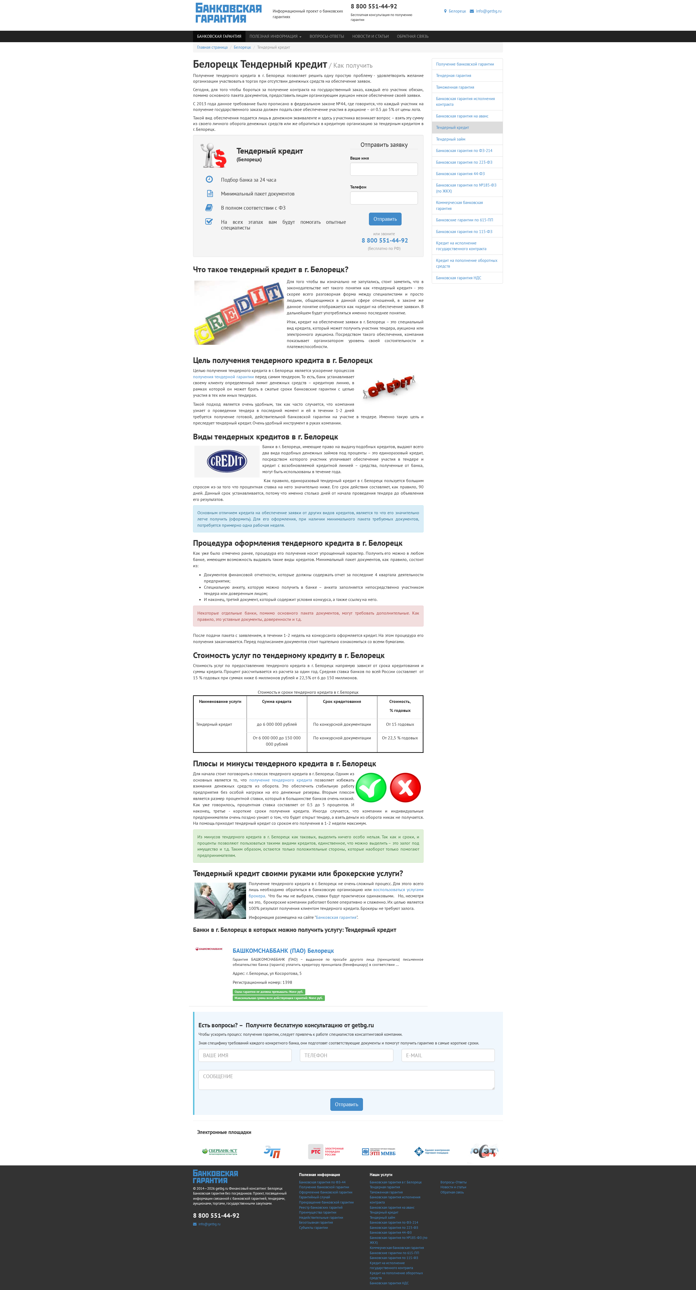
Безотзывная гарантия (316, 1222)
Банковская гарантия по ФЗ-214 (464, 150)
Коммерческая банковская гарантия (397, 1247)
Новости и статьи (370, 36)
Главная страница (212, 47)
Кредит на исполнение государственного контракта (391, 1265)
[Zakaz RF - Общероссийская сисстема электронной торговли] (484, 1151)
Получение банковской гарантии (465, 64)
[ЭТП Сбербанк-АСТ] (219, 1151)
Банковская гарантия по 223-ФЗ (464, 162)
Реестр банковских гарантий (321, 1207)
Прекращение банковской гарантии (326, 1202)
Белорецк (456, 11)
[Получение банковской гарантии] (229, 13)
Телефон (358, 187)
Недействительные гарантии (321, 1217)
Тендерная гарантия (453, 75)
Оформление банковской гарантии (325, 1192)
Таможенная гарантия (455, 87)
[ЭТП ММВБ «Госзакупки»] (378, 1151)
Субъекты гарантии (313, 1227)
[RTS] (325, 1151)
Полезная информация (274, 36)
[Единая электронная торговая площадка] (431, 1151)
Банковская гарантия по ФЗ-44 (322, 1182)
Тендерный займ (450, 139)
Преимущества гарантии (317, 1212)
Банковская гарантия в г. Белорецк (396, 1182)
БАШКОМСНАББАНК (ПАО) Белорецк (283, 950)
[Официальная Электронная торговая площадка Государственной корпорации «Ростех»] (272, 1151)
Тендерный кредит (452, 127)
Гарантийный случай (314, 1197)
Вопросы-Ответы (327, 36)
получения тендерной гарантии (223, 376)
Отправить (385, 219)
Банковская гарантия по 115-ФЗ (464, 231)
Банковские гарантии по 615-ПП (464, 219)
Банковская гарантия (219, 36)
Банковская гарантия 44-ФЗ (460, 173)
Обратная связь (412, 36)
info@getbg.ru (488, 11)
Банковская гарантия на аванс (462, 116)
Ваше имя (359, 158)
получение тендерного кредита (280, 780)
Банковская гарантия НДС (458, 277)
